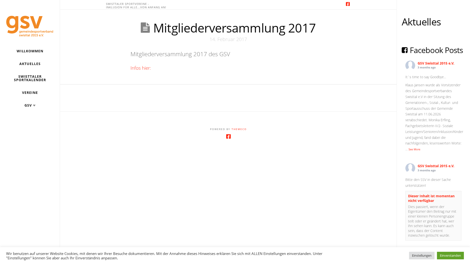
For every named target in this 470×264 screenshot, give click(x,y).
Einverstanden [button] (450, 255)
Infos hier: (140, 68)
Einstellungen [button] (422, 255)
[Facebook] (348, 4)
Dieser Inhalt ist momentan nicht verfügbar (431, 198)
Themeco (239, 129)
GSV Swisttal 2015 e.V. (436, 63)
